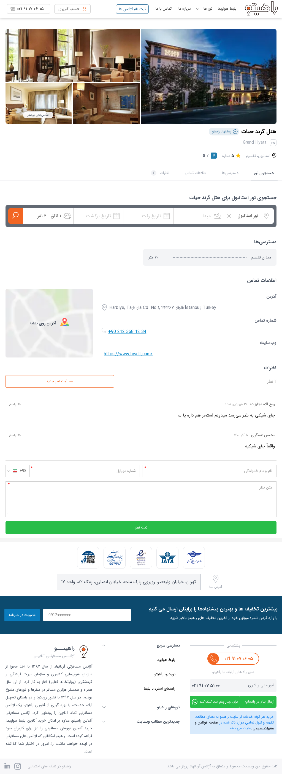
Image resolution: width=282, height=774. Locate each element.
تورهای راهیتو (164, 674)
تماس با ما (164, 9)
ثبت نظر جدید (56, 381)
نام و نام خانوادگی (258, 471)
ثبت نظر (141, 527)
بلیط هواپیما (227, 9)
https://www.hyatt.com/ (128, 354)
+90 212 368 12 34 (127, 331)
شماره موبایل (126, 471)
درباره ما (184, 9)
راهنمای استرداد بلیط (159, 688)
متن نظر (265, 487)
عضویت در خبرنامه (22, 615)
